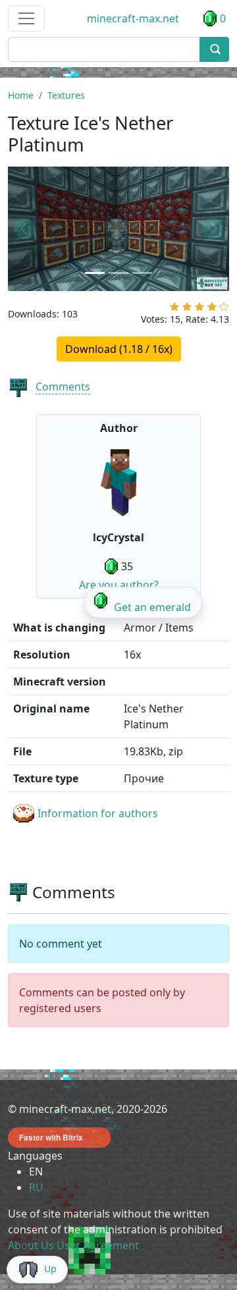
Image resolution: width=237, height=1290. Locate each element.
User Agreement (98, 1245)
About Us (31, 1245)
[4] (212, 309)
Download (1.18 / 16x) (118, 349)
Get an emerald (152, 607)
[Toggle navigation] (26, 18)
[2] (187, 309)
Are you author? (119, 585)
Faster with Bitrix (51, 1137)
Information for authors (98, 813)
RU (36, 1187)
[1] (174, 309)
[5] (224, 309)
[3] (199, 309)
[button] (24, 229)
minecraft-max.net (133, 18)
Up (50, 1268)
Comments (63, 386)
